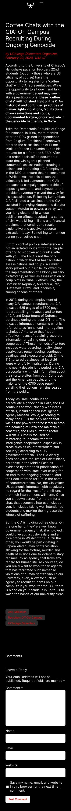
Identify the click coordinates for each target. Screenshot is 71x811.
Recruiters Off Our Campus (25, 617)
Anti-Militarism (17, 611)
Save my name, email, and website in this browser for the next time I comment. (36, 786)
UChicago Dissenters (21, 623)
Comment (14, 688)
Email (9, 748)
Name (9, 731)
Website (11, 765)
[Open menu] (41, 3)
